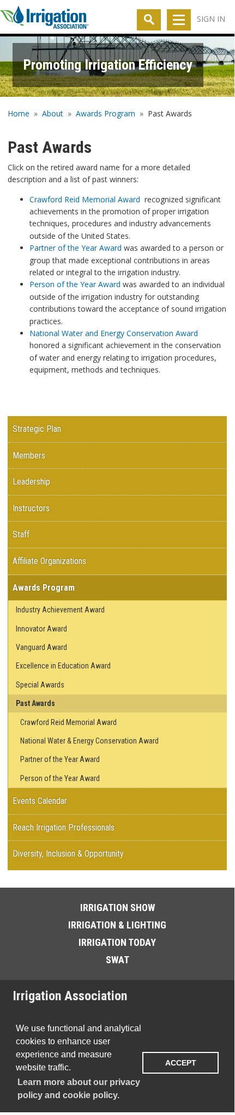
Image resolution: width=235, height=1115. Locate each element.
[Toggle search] (149, 19)
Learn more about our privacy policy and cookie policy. (78, 1088)
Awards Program (105, 113)
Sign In (211, 19)
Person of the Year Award (74, 284)
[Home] (44, 19)
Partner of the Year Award (75, 248)
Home (18, 113)
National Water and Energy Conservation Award (113, 333)
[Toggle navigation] (179, 19)
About (52, 113)
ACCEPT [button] (180, 1062)
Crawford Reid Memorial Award (84, 199)
